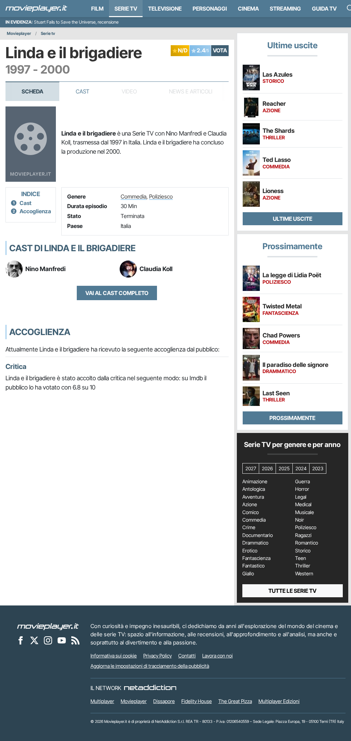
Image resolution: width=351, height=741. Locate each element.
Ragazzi (303, 535)
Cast (82, 91)
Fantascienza (256, 558)
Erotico (249, 550)
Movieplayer (19, 33)
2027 (250, 468)
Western (304, 573)
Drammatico (255, 542)
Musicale (304, 512)
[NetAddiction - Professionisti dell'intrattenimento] (150, 688)
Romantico (306, 542)
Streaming (285, 8)
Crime (248, 527)
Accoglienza (35, 211)
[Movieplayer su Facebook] (20, 640)
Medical (303, 504)
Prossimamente (292, 417)
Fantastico (253, 565)
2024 (300, 468)
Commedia (133, 196)
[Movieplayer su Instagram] (48, 640)
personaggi (210, 8)
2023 (317, 468)
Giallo (248, 573)
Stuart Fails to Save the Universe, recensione (76, 22)
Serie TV (125, 8)
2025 (284, 468)
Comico (250, 512)
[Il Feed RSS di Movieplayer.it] (75, 640)
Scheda (32, 91)
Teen (300, 558)
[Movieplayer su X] (34, 640)
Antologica (253, 489)
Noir (299, 520)
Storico (303, 550)
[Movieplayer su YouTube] (62, 640)
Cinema (248, 8)
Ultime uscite (292, 218)
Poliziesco (161, 196)
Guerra (302, 481)
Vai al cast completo (116, 293)
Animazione (254, 481)
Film (97, 8)
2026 (267, 468)
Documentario (257, 535)
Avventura (253, 497)
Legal (300, 497)
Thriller (302, 565)
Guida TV (324, 8)
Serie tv (48, 33)
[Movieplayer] (48, 626)
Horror (302, 489)
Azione (249, 504)
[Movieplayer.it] (36, 8)
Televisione (165, 8)
